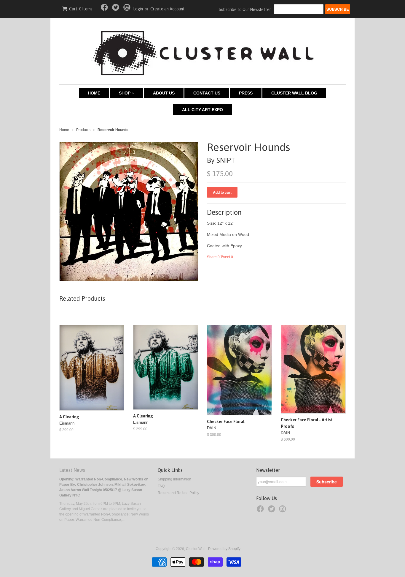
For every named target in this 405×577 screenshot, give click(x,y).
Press (246, 93)
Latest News (72, 470)
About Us (164, 93)
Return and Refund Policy (178, 493)
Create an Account (167, 9)
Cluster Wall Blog (294, 93)
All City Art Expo (202, 109)
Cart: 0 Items (81, 9)
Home (94, 93)
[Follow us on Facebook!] (105, 9)
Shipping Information (174, 479)
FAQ (161, 486)
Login (138, 9)
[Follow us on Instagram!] (127, 9)
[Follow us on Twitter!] (116, 9)
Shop (125, 93)
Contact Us (206, 93)
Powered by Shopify (224, 549)
